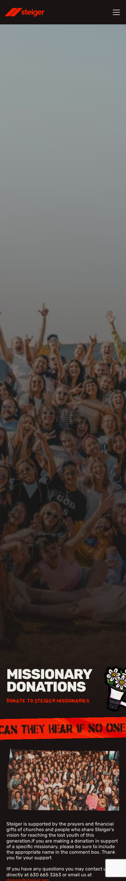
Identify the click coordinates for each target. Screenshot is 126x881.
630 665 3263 (45, 874)
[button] (115, 12)
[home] (32, 12)
